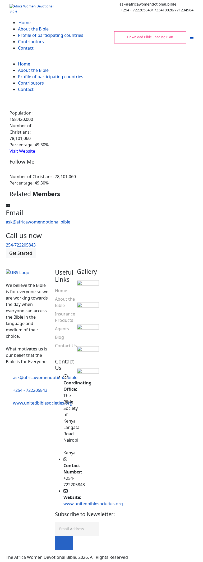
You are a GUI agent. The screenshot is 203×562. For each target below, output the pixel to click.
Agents (62, 329)
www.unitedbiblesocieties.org (42, 403)
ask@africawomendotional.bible (147, 4)
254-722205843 (21, 245)
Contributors (31, 42)
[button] (191, 37)
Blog (59, 337)
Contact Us (66, 346)
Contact (26, 48)
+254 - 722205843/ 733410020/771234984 (157, 9)
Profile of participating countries (50, 35)
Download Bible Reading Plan (150, 37)
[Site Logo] (32, 8)
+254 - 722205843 (30, 390)
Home (25, 22)
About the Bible (33, 29)
